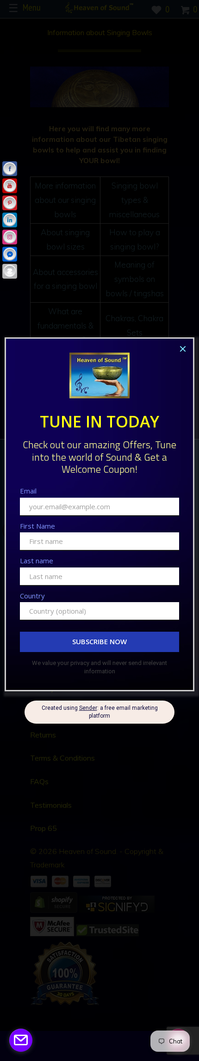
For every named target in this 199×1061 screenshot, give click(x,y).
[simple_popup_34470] (20, 1040)
